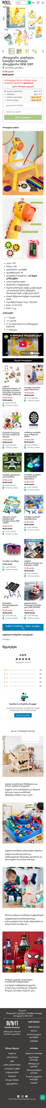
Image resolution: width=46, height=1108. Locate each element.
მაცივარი (12, 1076)
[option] (11, 51)
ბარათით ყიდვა (12, 100)
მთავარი (22, 1010)
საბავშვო (6, 639)
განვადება (10, 94)
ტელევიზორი (12, 1083)
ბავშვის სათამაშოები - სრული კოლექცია (23, 626)
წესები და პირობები (33, 1053)
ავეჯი (12, 1061)
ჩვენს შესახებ (34, 1027)
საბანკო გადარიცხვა (14, 97)
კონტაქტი (34, 1041)
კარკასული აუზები (12, 1068)
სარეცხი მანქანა (12, 1080)
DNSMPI (33, 1083)
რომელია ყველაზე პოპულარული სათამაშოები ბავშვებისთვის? (19, 981)
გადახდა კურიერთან (14, 91)
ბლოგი (34, 1030)
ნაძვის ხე (12, 1053)
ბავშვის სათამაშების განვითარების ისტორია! (23, 850)
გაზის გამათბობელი (12, 1065)
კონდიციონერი (12, 1072)
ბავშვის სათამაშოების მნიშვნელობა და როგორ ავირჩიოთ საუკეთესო (21, 785)
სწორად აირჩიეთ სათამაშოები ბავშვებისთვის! (24, 915)
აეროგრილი (12, 1057)
